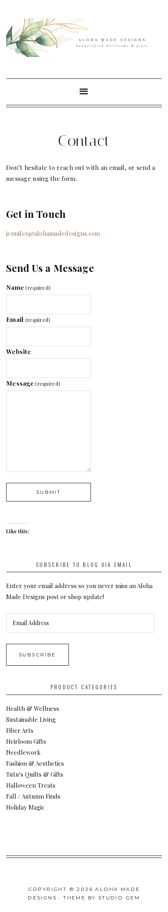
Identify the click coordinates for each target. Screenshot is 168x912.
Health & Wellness (32, 708)
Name (28, 287)
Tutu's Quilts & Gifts (34, 774)
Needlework (23, 752)
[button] (84, 92)
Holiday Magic (25, 807)
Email (28, 319)
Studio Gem (119, 898)
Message (33, 383)
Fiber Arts (19, 730)
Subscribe (37, 654)
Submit (48, 492)
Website (18, 351)
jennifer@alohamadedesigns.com (53, 233)
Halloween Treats (30, 785)
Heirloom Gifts (26, 741)
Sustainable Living (31, 719)
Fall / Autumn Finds (33, 796)
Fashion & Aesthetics (35, 763)
